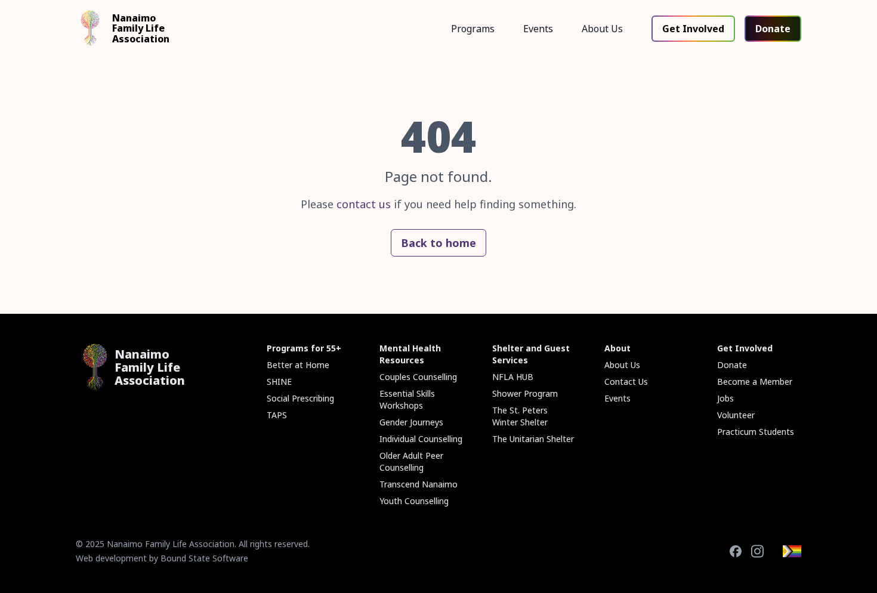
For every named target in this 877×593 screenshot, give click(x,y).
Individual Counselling (420, 438)
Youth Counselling (414, 500)
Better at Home (298, 364)
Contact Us (626, 381)
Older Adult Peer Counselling (411, 461)
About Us (602, 28)
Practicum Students (755, 431)
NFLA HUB (512, 376)
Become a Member (754, 381)
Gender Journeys (411, 422)
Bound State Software (204, 558)
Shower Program (525, 393)
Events (538, 28)
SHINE (279, 381)
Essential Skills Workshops (407, 399)
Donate (772, 28)
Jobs (725, 398)
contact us (363, 204)
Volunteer (736, 415)
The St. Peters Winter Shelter (520, 416)
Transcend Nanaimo (418, 484)
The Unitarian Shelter (533, 438)
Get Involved (693, 28)
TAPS (277, 415)
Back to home (438, 243)
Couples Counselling (418, 376)
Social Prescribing (300, 398)
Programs (473, 28)
